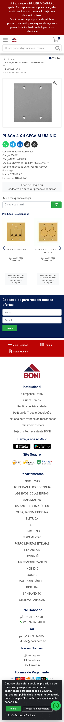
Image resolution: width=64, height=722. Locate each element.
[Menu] (5, 40)
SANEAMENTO (32, 593)
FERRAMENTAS (32, 537)
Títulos (48, 345)
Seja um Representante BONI (32, 431)
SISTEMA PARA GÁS (32, 600)
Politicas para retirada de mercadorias (32, 419)
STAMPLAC (16, 174)
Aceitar (13, 708)
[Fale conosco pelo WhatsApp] (56, 705)
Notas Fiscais (20, 351)
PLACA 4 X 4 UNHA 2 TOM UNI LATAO (48, 251)
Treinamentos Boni (32, 425)
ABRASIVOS (32, 481)
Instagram (34, 655)
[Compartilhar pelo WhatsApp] (5, 144)
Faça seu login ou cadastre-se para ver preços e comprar (32, 187)
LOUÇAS (32, 574)
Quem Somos (32, 400)
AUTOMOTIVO (32, 499)
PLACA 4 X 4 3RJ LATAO (16, 249)
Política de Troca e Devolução (32, 412)
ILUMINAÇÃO (32, 556)
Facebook (34, 660)
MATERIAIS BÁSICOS (32, 581)
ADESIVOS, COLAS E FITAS (32, 493)
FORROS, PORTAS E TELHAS (32, 543)
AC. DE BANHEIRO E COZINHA (32, 487)
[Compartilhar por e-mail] (27, 144)
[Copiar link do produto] (34, 144)
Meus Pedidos (20, 345)
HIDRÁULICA (32, 549)
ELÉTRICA (32, 518)
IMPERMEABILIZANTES (32, 562)
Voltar (56, 58)
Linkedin (34, 665)
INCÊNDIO (32, 568)
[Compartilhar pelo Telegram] (13, 144)
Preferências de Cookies (21, 715)
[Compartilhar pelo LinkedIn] (20, 144)
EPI (32, 524)
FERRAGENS (32, 531)
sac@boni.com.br (34, 641)
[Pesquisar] (57, 48)
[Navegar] (4, 247)
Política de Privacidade (32, 406)
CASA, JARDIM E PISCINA (32, 512)
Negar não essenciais (37, 708)
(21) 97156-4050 (34, 622)
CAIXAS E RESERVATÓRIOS (32, 506)
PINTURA (32, 587)
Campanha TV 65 (32, 394)
